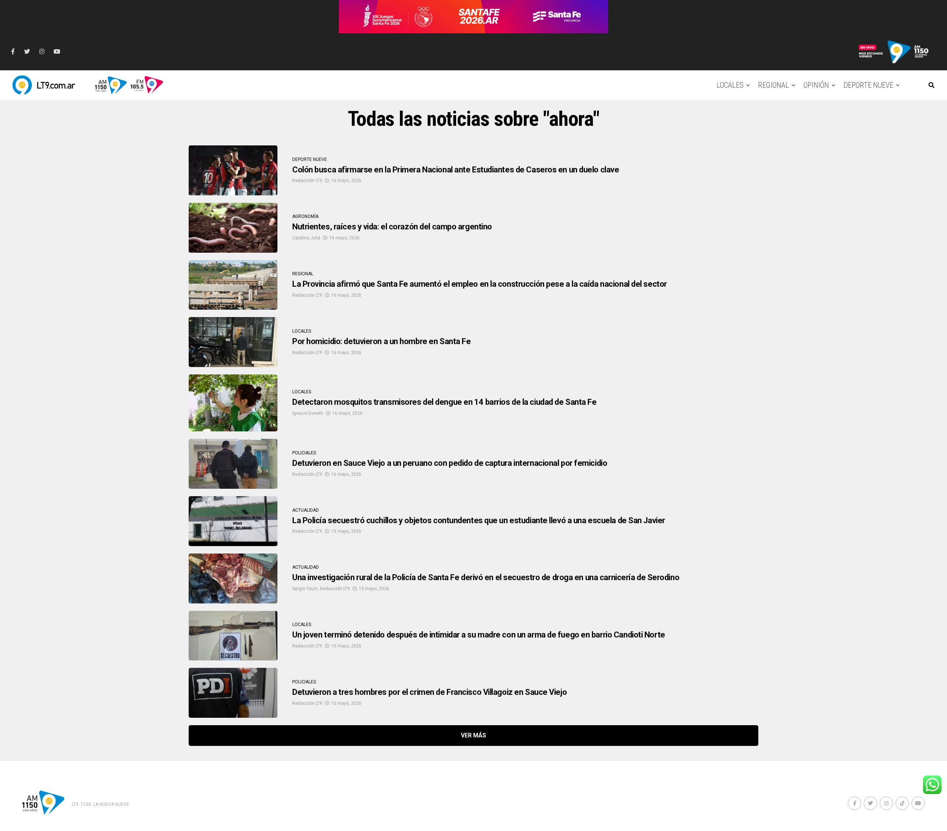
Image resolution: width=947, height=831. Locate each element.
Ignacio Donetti (307, 413)
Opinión (816, 85)
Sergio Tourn (305, 588)
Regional (773, 85)
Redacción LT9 (307, 180)
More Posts (473, 735)
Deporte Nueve (868, 85)
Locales (730, 85)
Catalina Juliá (306, 237)
